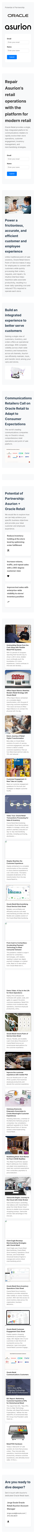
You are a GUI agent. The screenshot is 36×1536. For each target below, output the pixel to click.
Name (9, 47)
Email (9, 39)
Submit (11, 57)
